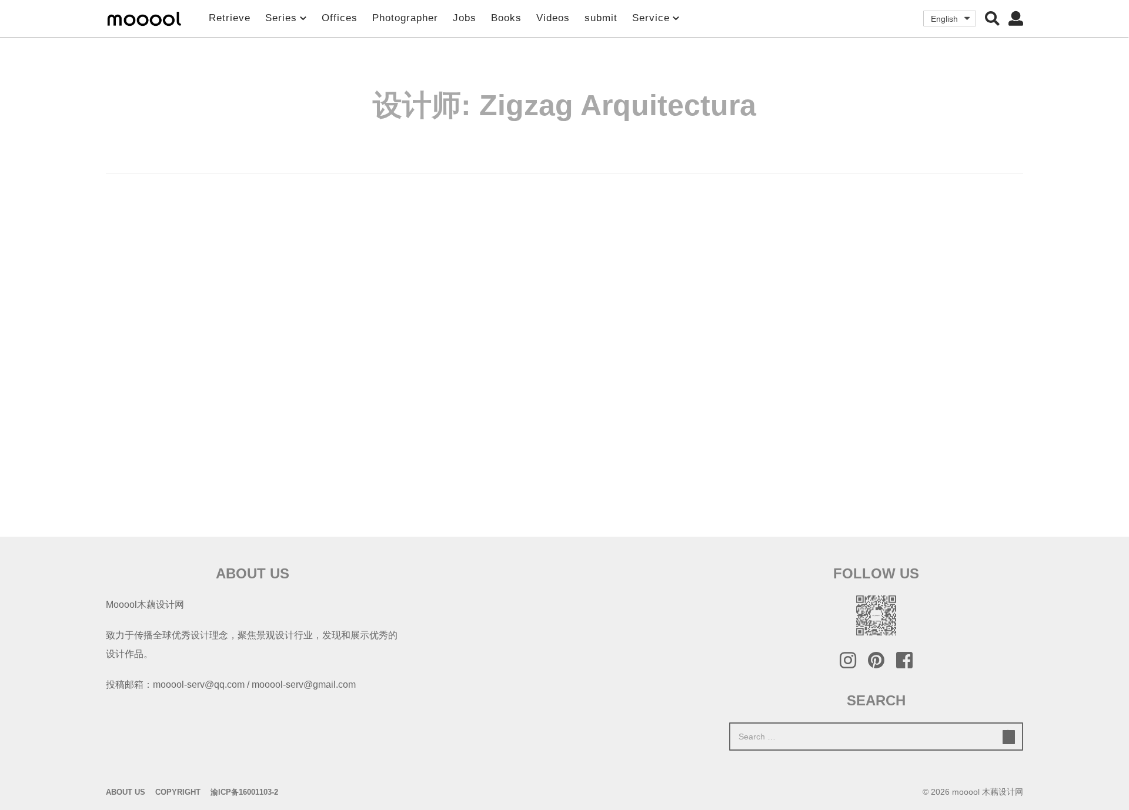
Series (281, 18)
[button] (992, 18)
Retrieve (229, 18)
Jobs (464, 18)
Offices (340, 18)
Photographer (405, 18)
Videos (553, 18)
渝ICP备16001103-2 (244, 792)
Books (506, 18)
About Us (125, 792)
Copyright (178, 792)
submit (600, 18)
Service (651, 18)
